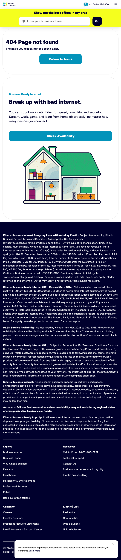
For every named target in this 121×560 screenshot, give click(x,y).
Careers (7, 512)
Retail (6, 492)
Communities (70, 518)
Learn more (34, 550)
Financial (8, 469)
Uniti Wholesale (72, 529)
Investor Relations (13, 518)
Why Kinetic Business (15, 463)
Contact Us (69, 463)
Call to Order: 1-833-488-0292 (80, 452)
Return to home (60, 59)
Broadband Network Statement (21, 523)
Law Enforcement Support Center (22, 529)
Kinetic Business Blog (75, 475)
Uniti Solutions (71, 523)
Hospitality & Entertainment (19, 480)
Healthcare (9, 475)
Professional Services (15, 486)
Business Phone (12, 457)
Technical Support (73, 457)
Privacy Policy (10, 552)
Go (97, 21)
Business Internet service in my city (83, 469)
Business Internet (13, 452)
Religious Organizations (16, 497)
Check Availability (60, 136)
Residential (69, 512)
